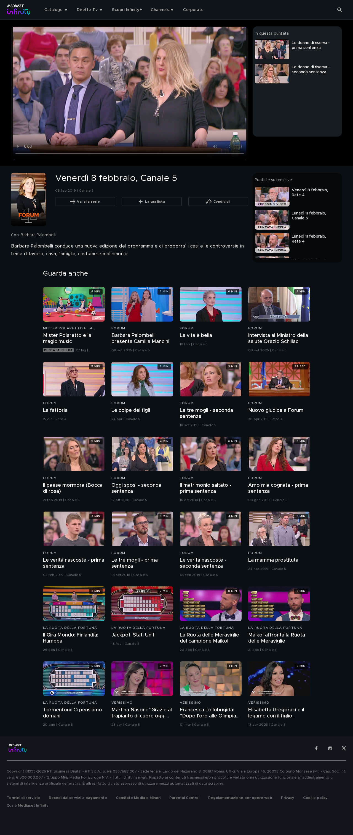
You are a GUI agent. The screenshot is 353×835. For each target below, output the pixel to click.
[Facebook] (316, 748)
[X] (343, 748)
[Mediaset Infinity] (19, 9)
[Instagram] (330, 748)
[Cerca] (339, 10)
